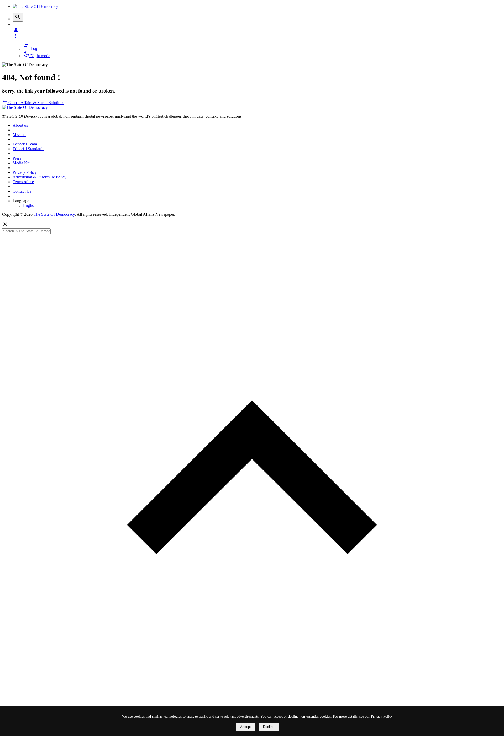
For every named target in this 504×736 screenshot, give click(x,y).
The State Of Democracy (54, 214)
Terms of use (23, 182)
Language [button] (21, 200)
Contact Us (22, 191)
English (29, 205)
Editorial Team (25, 144)
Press (17, 158)
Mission (19, 134)
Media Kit (21, 163)
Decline (268, 727)
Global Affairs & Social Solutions (35, 102)
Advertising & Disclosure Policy (39, 177)
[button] (257, 32)
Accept (245, 727)
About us (20, 125)
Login (34, 48)
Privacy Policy (25, 172)
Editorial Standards (28, 149)
